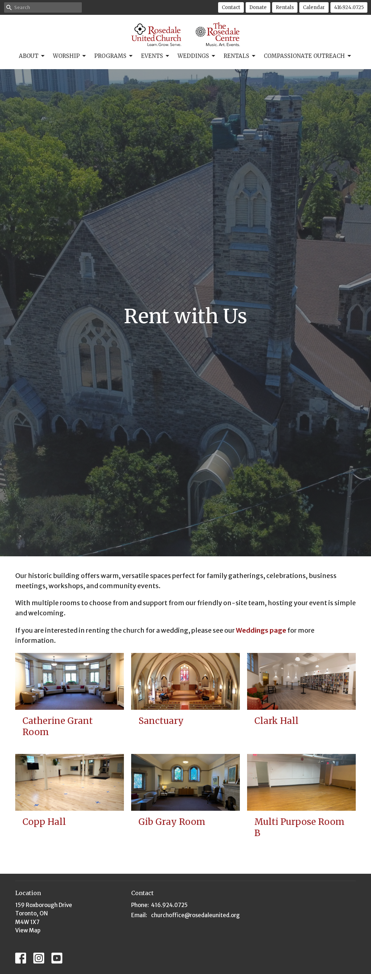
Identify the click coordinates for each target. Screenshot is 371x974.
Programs (110, 55)
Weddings (193, 55)
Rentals (285, 7)
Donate (258, 7)
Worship (66, 55)
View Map (28, 930)
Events (152, 55)
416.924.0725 (349, 7)
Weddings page (261, 630)
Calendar (314, 7)
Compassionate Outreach (304, 55)
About (28, 55)
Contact (231, 7)
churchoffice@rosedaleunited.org (195, 915)
